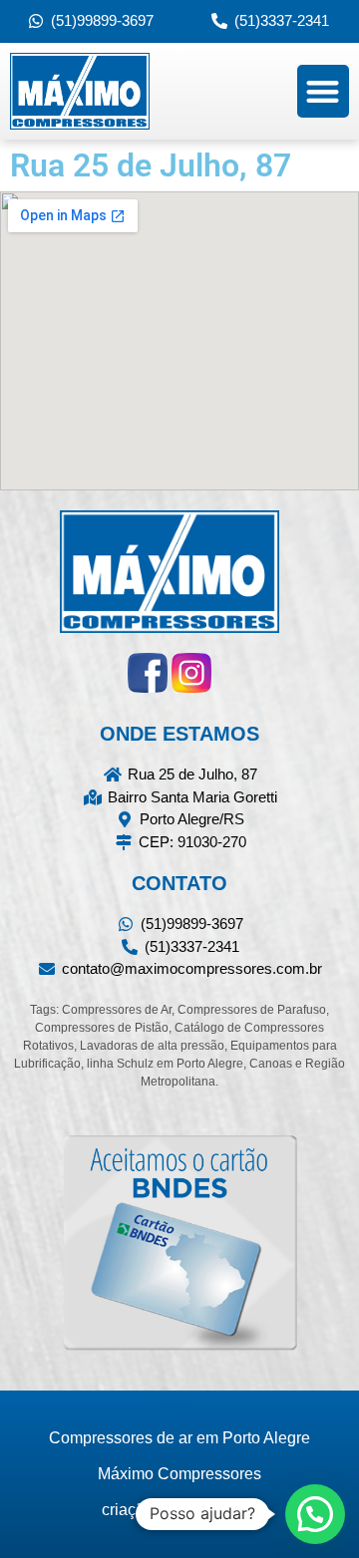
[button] (323, 91)
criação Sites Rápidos (179, 1509)
